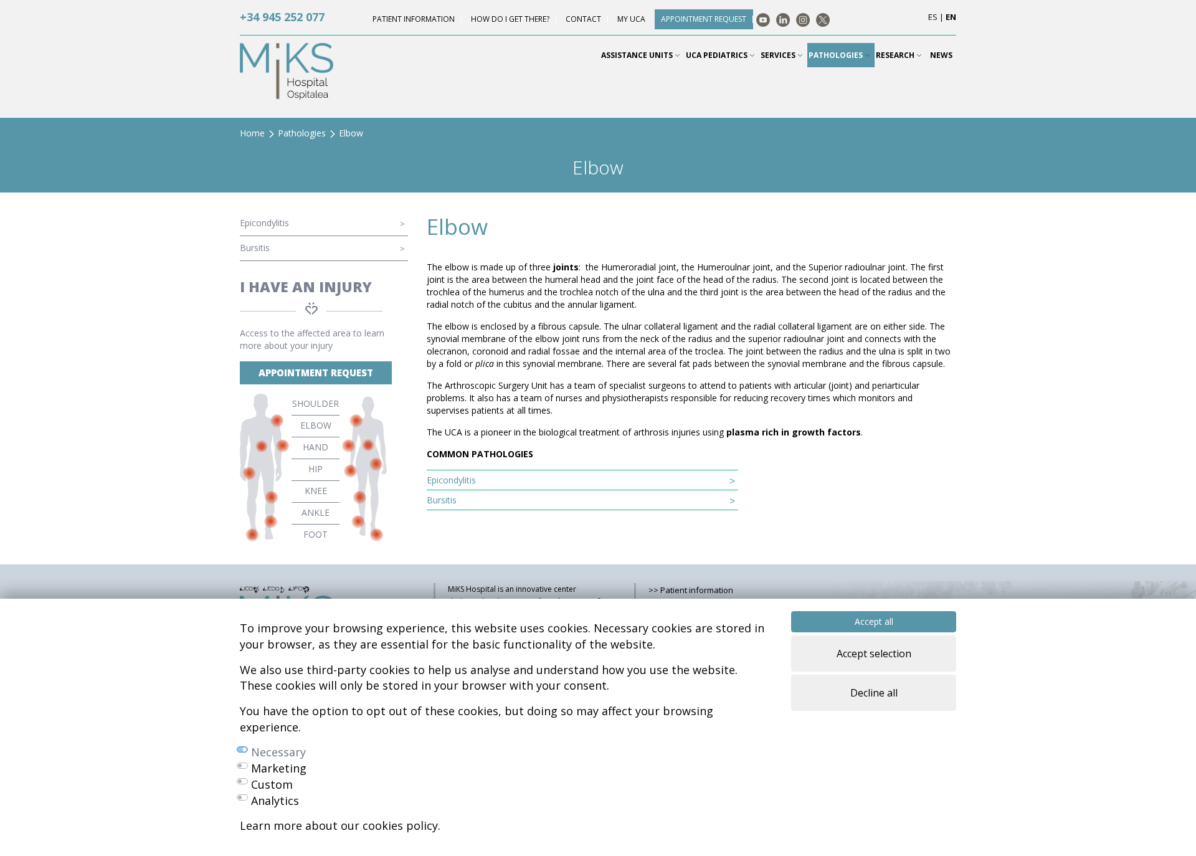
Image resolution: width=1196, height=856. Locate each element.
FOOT (315, 534)
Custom (272, 784)
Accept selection (874, 653)
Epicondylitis (264, 223)
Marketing (278, 768)
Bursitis (255, 248)
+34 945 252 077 (282, 16)
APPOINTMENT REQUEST (316, 372)
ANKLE (315, 512)
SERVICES (779, 55)
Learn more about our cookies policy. (340, 825)
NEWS (941, 55)
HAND (315, 447)
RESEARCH (896, 55)
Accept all (874, 621)
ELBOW (315, 425)
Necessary (278, 751)
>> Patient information (690, 590)
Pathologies (302, 133)
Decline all (874, 693)
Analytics (275, 800)
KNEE (316, 491)
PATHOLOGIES (837, 55)
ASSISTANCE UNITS (638, 55)
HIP (315, 469)
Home (252, 133)
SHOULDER (315, 403)
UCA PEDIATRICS (717, 55)
